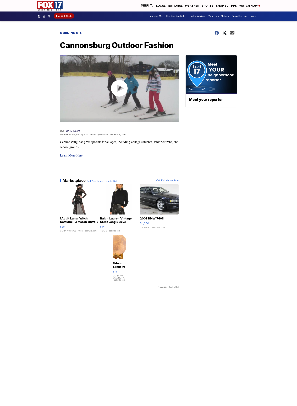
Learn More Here (71, 155)
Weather (192, 5)
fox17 (50, 16)
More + (254, 16)
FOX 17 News (72, 130)
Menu (145, 5)
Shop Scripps (226, 5)
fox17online (40, 16)
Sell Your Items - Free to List (102, 181)
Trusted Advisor (196, 16)
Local (161, 5)
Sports (207, 5)
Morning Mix (156, 16)
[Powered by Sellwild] (174, 287)
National (175, 5)
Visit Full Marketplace (167, 180)
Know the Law (239, 16)
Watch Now (248, 5)
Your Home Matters (218, 16)
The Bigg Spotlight (175, 16)
